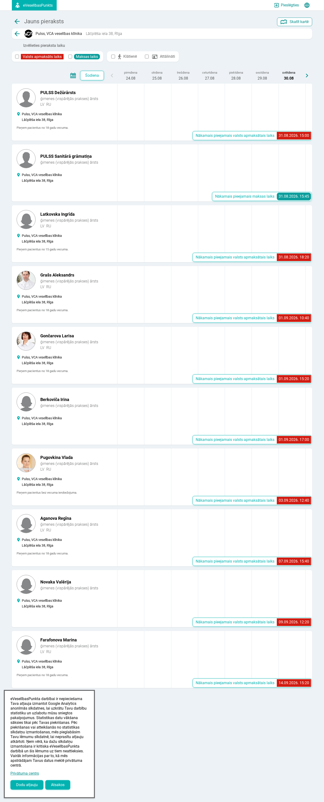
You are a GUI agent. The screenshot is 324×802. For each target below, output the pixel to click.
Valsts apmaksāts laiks (42, 56)
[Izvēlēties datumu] (73, 75)
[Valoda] (307, 5)
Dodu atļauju (27, 785)
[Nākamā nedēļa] (307, 75)
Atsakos (58, 785)
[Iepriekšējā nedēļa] (112, 75)
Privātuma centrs (24, 773)
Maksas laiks (87, 56)
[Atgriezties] (17, 34)
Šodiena (92, 75)
